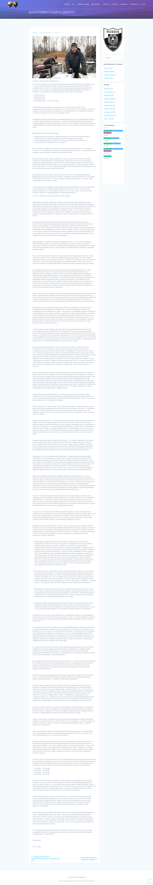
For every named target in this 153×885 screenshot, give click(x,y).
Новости (106, 4)
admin (35, 32)
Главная (67, 4)
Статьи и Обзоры (45, 32)
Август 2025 (107, 119)
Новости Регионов (110, 75)
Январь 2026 (108, 102)
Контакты (114, 4)
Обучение (123, 4)
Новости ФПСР (109, 78)
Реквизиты (134, 4)
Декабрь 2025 (108, 105)
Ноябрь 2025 (108, 109)
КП (73, 4)
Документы (95, 4)
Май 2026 (107, 89)
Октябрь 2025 (108, 112)
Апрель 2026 (108, 92)
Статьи (142, 4)
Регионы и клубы (83, 4)
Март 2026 (107, 95)
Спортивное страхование (76, 877)
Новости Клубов (109, 71)
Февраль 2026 (108, 99)
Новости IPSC (108, 68)
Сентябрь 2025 (108, 115)
